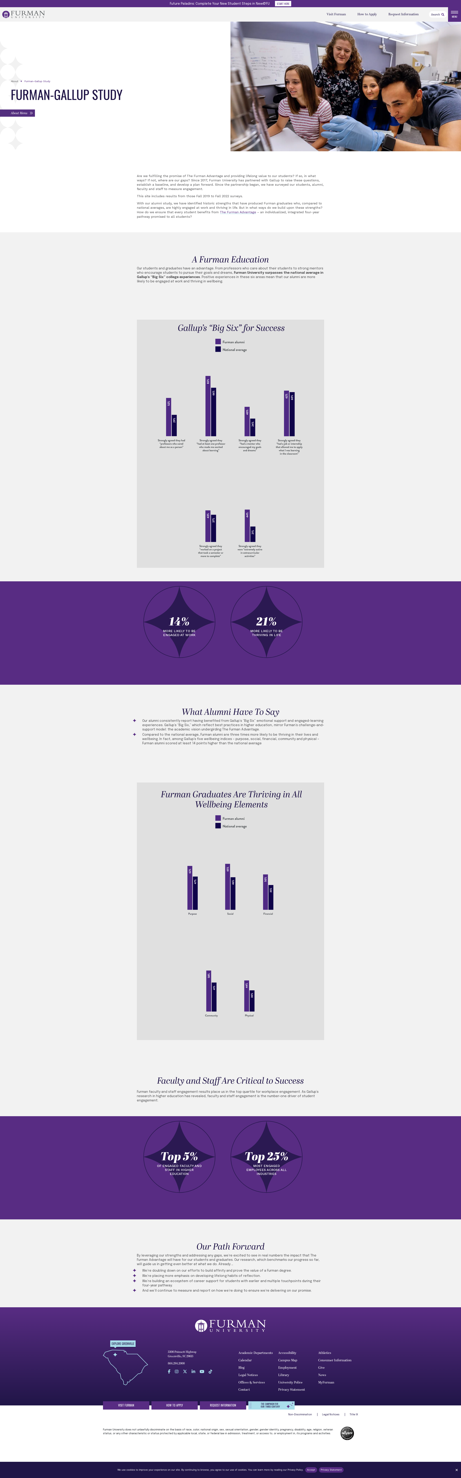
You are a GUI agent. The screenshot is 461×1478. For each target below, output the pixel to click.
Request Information (403, 14)
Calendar (245, 1360)
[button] (17, 113)
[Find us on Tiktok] (210, 1371)
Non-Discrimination (300, 1414)
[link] (442, 15)
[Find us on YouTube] (202, 1371)
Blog (241, 1367)
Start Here (283, 4)
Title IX (354, 1414)
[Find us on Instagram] (176, 1371)
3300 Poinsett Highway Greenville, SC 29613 (182, 1354)
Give (321, 1367)
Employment (287, 1367)
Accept (311, 1469)
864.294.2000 (176, 1363)
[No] (456, 1470)
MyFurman (326, 1382)
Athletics (324, 1352)
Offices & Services (251, 1382)
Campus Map (287, 1360)
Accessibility (287, 1352)
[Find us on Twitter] (185, 1371)
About (14, 81)
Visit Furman (336, 14)
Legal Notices (248, 1375)
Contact (244, 1389)
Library (283, 1375)
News (322, 1375)
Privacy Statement (291, 1389)
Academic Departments (255, 1352)
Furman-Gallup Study (37, 81)
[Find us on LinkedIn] (193, 1371)
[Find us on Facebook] (169, 1371)
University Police (290, 1382)
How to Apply (367, 14)
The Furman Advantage (238, 212)
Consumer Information (335, 1360)
